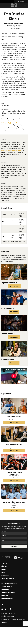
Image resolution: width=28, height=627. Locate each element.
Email (3, 540)
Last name (4, 535)
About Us (4, 566)
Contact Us (4, 595)
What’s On (4, 563)
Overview (4, 33)
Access (3, 569)
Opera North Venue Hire (7, 578)
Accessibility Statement (8, 592)
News (3, 572)
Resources (22, 33)
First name (4, 531)
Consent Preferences (7, 598)
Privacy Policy (5, 589)
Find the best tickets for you (9, 583)
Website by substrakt (20, 624)
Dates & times (13, 33)
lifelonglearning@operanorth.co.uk (11, 123)
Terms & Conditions (6, 586)
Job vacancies (5, 575)
